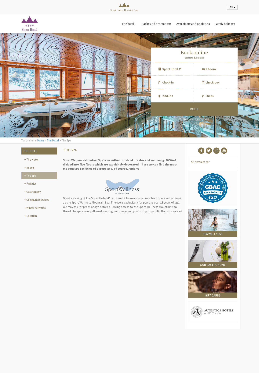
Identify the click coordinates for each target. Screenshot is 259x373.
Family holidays (225, 24)
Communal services (37, 199)
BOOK (194, 109)
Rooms (30, 167)
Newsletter (202, 162)
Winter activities (36, 208)
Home (40, 140)
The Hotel (53, 140)
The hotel (128, 24)
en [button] (231, 7)
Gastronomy (33, 192)
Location (31, 216)
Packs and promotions (156, 24)
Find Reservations (195, 119)
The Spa (31, 175)
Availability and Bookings (193, 24)
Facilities (31, 183)
